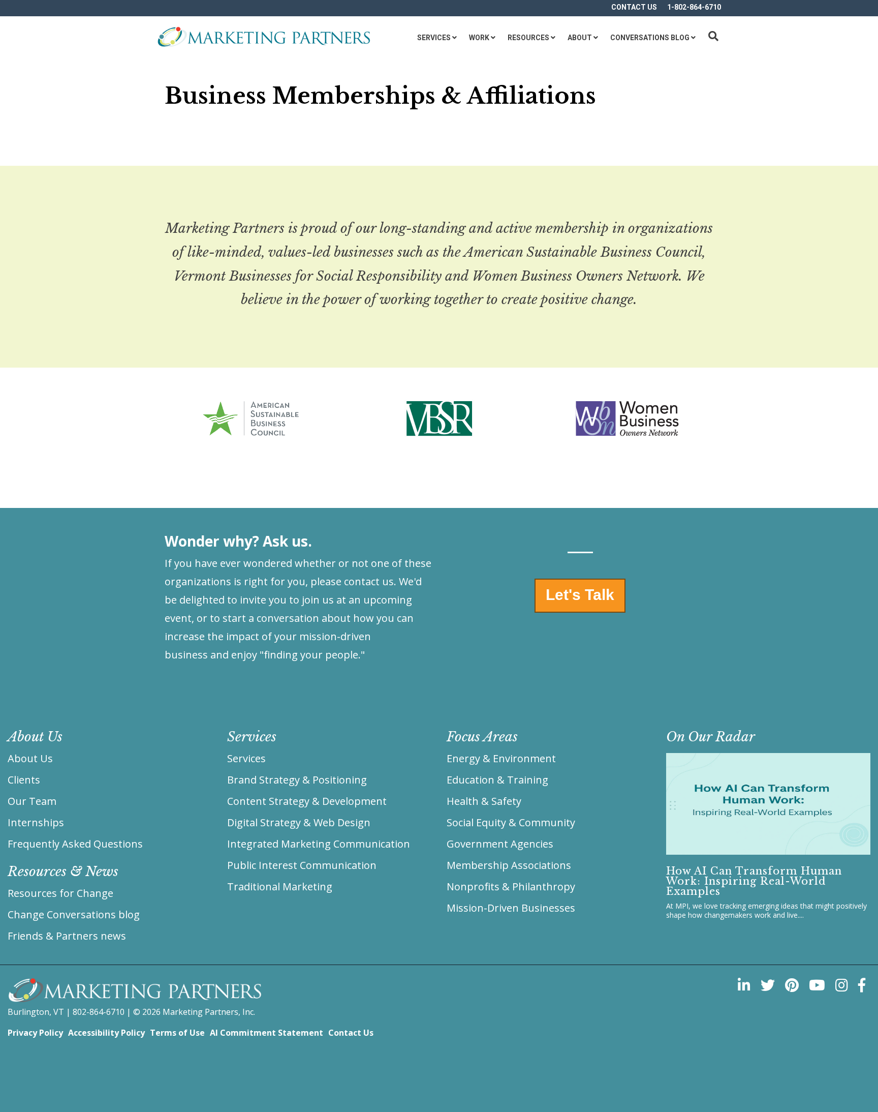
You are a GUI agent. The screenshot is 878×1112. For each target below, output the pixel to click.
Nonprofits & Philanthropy (511, 886)
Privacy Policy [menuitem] (35, 1032)
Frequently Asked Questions (75, 844)
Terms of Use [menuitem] (177, 1032)
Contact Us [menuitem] (350, 1032)
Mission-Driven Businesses (511, 908)
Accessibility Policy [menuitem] (106, 1032)
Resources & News (63, 871)
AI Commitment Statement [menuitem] (266, 1032)
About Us (30, 758)
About (580, 38)
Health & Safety (484, 801)
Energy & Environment (501, 758)
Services (434, 38)
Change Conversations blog (74, 914)
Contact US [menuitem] (634, 7)
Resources (528, 38)
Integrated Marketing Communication (318, 844)
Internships (36, 822)
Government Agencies (500, 844)
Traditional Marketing (279, 886)
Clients (24, 780)
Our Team (32, 801)
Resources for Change (60, 893)
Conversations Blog (649, 38)
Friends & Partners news (67, 936)
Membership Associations (509, 865)
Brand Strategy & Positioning (297, 780)
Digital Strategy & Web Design (298, 822)
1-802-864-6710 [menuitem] (694, 7)
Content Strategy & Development (307, 801)
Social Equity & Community (511, 822)
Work (479, 38)
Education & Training (497, 780)
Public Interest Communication (302, 865)
